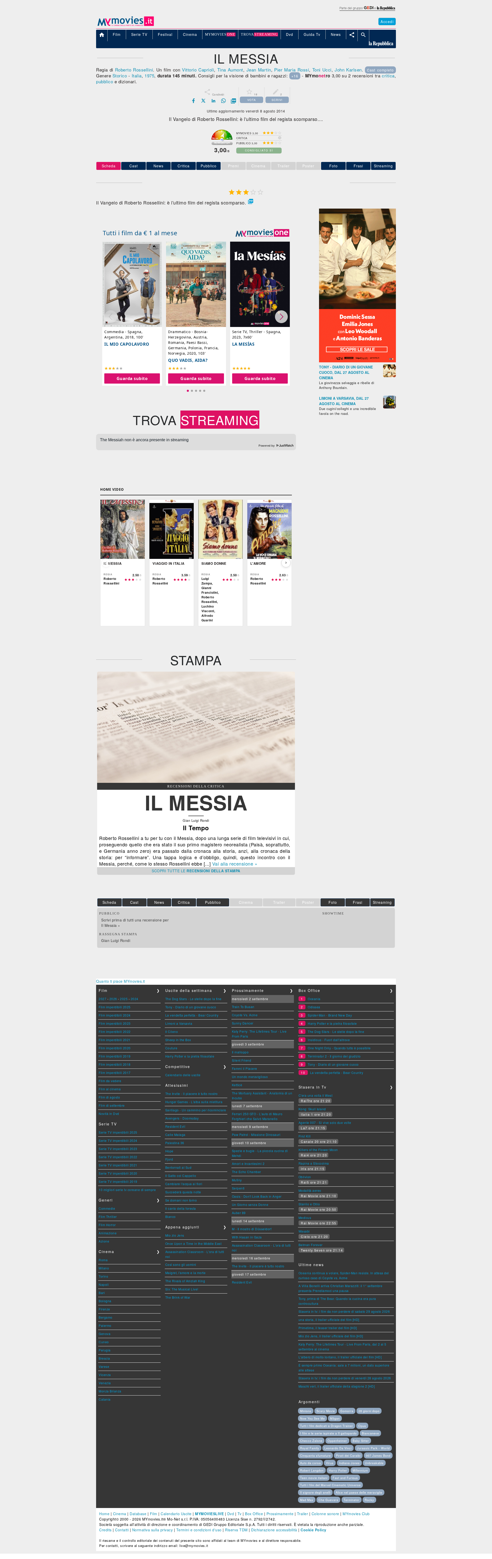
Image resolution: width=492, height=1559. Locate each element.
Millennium (360, 1470)
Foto (333, 165)
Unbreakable (374, 1463)
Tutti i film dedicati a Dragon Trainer (326, 1426)
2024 (134, 999)
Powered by (267, 445)
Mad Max (306, 1500)
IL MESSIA (196, 802)
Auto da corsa (310, 1463)
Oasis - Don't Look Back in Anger (257, 1196)
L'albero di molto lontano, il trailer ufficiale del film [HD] (340, 1357)
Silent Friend (241, 1060)
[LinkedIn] (213, 101)
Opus (362, 1426)
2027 (102, 999)
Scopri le (196, 870)
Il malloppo (240, 1052)
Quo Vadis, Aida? (188, 360)
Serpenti (238, 1188)
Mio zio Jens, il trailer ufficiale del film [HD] (331, 1336)
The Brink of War (177, 1297)
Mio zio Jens (174, 1235)
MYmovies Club (356, 1513)
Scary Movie (325, 1411)
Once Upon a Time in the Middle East (193, 1243)
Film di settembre (112, 1105)
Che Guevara (328, 1500)
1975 (149, 75)
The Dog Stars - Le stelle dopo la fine (193, 999)
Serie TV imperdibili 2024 (118, 1140)
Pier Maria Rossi (291, 69)
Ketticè (237, 1085)
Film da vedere (110, 1081)
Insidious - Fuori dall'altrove (329, 1040)
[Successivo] (286, 562)
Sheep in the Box (178, 1040)
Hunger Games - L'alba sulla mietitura (194, 1102)
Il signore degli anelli (315, 1492)
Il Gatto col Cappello (180, 1175)
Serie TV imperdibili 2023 (118, 1148)
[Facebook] (193, 101)
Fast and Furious (345, 1478)
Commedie (107, 1208)
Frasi (358, 165)
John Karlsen (348, 69)
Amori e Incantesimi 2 (248, 1163)
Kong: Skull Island (312, 1109)
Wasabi (304, 1231)
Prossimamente (280, 1513)
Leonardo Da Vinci (338, 1448)
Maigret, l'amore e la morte (185, 1272)
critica (388, 75)
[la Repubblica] (367, 11)
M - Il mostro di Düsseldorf (252, 1229)
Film (153, 1513)
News (158, 165)
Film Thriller (108, 1216)
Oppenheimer (337, 1441)
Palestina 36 (174, 1143)
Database (138, 1513)
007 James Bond (378, 1455)
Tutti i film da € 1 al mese (140, 233)
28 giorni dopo (369, 1411)
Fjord (169, 1159)
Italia (137, 75)
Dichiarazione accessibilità (274, 1529)
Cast (133, 165)
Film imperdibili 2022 (115, 1031)
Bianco (170, 1216)
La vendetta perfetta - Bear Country (192, 1015)
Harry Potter (338, 1470)
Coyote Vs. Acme (245, 1015)
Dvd (230, 1513)
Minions (305, 1411)
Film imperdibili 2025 (115, 1007)
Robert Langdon (312, 1470)
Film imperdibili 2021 (115, 1040)
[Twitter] (203, 101)
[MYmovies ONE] (262, 233)
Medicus (305, 1217)
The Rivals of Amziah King (185, 1281)
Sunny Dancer (242, 1023)
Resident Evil (175, 1126)
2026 (113, 999)
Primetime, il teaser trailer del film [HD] (328, 1328)
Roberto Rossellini (134, 69)
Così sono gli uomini (180, 1264)
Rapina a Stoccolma (314, 1163)
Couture (171, 1048)
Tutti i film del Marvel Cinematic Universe (330, 1485)
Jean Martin (259, 69)
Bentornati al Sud (178, 1167)
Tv (240, 1513)
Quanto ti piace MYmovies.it (120, 981)
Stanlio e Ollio (309, 1204)
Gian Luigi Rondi (115, 940)
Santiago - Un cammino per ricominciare (195, 1110)
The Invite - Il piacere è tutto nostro (191, 1093)
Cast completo (380, 70)
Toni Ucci (322, 69)
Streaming (383, 165)
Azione (104, 1241)
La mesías (243, 344)
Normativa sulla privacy (152, 1529)
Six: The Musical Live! (181, 1289)
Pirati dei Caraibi (348, 1455)
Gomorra (346, 1411)
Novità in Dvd (109, 1113)
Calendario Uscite (176, 1513)
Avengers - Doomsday (182, 1118)
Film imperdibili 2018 (115, 1064)
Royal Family (309, 1448)
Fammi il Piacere (244, 1068)
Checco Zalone (311, 1441)
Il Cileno (171, 1031)
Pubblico (209, 165)
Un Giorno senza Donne (250, 1204)
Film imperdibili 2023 (115, 1023)
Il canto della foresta (180, 1208)
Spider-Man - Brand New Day (330, 1015)
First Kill (305, 1136)
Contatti (122, 1529)
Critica (184, 165)
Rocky (369, 1500)
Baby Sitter (361, 1441)
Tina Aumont (230, 69)
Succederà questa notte (183, 1192)
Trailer (302, 1513)
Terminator (352, 1500)
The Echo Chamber (246, 1172)
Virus (330, 1463)
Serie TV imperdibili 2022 (118, 1157)
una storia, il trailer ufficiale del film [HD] (329, 1319)
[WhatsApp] (223, 101)
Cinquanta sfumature (315, 1455)
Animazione (108, 1233)
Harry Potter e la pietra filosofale (189, 1056)
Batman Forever (311, 1245)
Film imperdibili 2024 (115, 1015)
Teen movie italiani (313, 1478)
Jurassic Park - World (373, 1448)
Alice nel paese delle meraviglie (359, 1492)
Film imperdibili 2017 (115, 1072)
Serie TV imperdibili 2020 (118, 1173)
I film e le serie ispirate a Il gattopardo (328, 1433)
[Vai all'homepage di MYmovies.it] (125, 25)
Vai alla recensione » (235, 863)
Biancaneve (370, 1433)
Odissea (314, 1007)
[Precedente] (106, 562)
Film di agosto (109, 1097)
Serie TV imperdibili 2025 (118, 1132)
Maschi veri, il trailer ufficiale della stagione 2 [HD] (337, 1386)
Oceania (314, 999)
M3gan (335, 1418)
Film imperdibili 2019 (115, 1056)
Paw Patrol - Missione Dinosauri (256, 1134)
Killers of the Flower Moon (318, 1149)
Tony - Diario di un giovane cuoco (190, 1007)
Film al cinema (110, 1089)
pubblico (104, 81)
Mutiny (237, 1180)
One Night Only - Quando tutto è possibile (339, 1048)
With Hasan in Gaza (247, 1237)
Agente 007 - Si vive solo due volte (325, 1122)
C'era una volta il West (316, 1095)
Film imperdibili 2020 (115, 1048)
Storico (119, 75)
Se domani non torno (181, 1200)
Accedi (387, 21)
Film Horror (107, 1225)
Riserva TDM (236, 1529)
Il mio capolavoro (126, 344)
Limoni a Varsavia (178, 1023)
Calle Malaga (175, 1134)
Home (104, 1513)
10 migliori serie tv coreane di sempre (127, 1189)
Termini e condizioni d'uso (199, 1529)
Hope (169, 1151)
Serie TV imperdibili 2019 (118, 1181)
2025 (124, 999)
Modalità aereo (310, 1190)
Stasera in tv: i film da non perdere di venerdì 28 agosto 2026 (345, 1378)
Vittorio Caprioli (198, 69)
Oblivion (305, 1177)
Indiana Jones (349, 1463)
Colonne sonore (325, 1513)
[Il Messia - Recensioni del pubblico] (196, 781)
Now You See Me (312, 1418)
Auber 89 (239, 1213)
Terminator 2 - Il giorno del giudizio (334, 1056)
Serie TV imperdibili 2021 (118, 1165)
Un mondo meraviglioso (250, 1076)
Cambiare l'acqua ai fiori (183, 1184)
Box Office (254, 1513)
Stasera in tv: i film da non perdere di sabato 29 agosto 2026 (344, 1311)
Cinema (119, 1513)
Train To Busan (243, 1006)
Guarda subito (132, 378)
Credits (105, 1529)
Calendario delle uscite (183, 1075)
